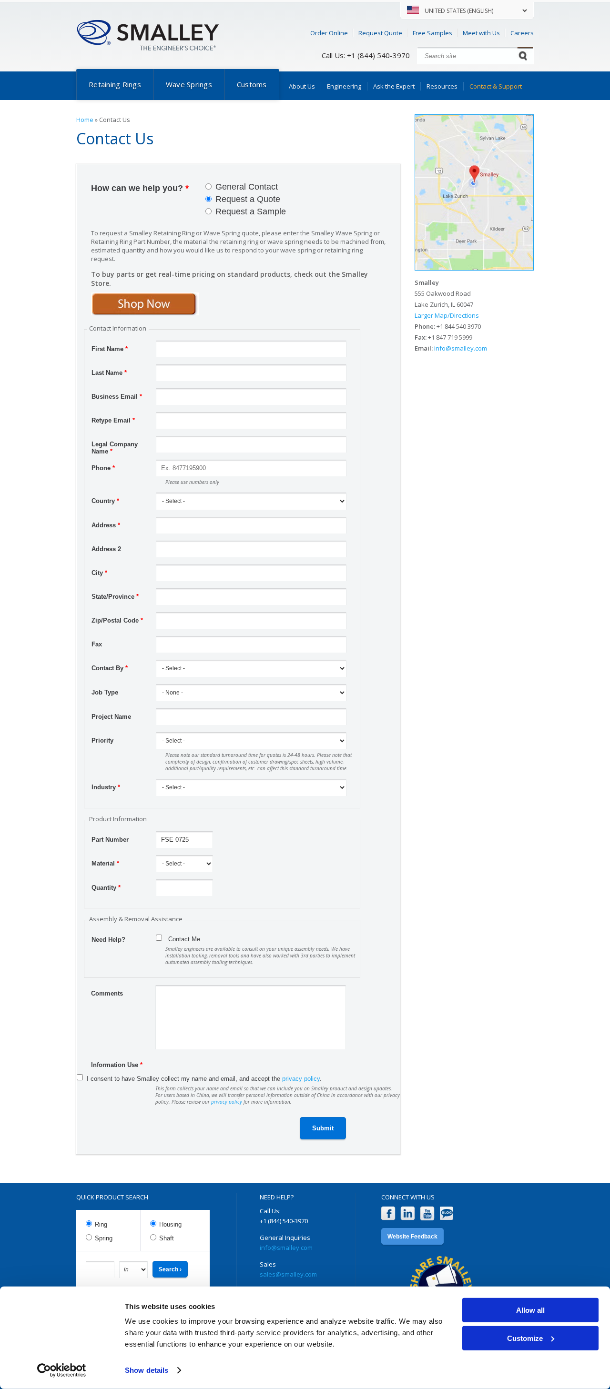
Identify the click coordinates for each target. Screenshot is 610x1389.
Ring (101, 1224)
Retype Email (113, 420)
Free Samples (432, 33)
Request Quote (380, 33)
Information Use (116, 1064)
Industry (106, 787)
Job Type (105, 692)
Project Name (111, 716)
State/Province (115, 596)
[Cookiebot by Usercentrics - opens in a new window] (61, 1370)
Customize (525, 1338)
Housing (170, 1224)
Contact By (110, 668)
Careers (522, 33)
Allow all (530, 1310)
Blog (446, 1213)
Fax (97, 644)
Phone (103, 468)
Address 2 (106, 549)
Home (84, 119)
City (99, 572)
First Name (110, 348)
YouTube (427, 1213)
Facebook (388, 1213)
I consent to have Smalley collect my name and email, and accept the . (204, 1078)
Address (106, 525)
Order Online (329, 33)
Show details (146, 1370)
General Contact (246, 186)
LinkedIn (407, 1213)
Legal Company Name (115, 445)
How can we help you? (140, 188)
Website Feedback (412, 1236)
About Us (302, 86)
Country (105, 500)
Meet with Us (481, 33)
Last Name (109, 372)
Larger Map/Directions (447, 315)
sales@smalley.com (288, 1274)
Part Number (110, 839)
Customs (252, 84)
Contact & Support (495, 86)
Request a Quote (247, 199)
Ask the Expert (394, 86)
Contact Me (184, 939)
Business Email (117, 396)
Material (105, 863)
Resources (442, 86)
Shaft (166, 1238)
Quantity (106, 887)
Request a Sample (250, 211)
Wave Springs (189, 84)
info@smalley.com (460, 348)
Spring (103, 1238)
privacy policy (301, 1078)
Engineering (344, 86)
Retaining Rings (115, 84)
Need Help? (108, 939)
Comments (107, 993)
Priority (102, 740)
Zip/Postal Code (117, 620)
